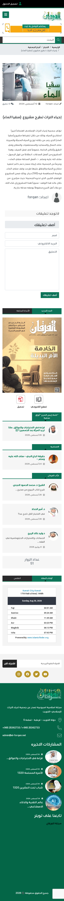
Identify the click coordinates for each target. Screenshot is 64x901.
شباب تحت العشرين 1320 (28, 787)
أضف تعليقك (50, 295)
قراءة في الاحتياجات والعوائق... (25, 758)
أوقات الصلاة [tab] (46, 578)
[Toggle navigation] (5, 14)
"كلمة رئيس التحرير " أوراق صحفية (46, 416)
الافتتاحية (54, 447)
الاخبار (46, 47)
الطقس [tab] (17, 578)
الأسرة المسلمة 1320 (30, 773)
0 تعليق (6, 104)
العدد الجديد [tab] (46, 311)
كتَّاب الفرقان (53, 475)
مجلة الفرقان (54, 823)
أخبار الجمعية (34, 47)
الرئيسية (56, 47)
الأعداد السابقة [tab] (23, 311)
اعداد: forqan (38, 197)
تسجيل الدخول (10, 3)
